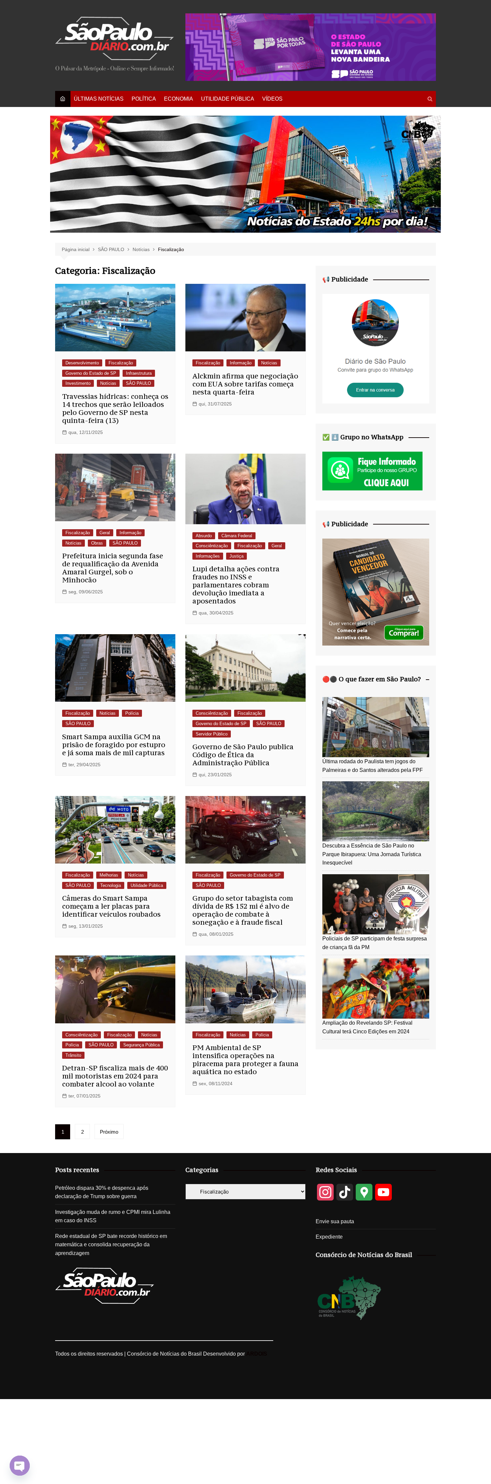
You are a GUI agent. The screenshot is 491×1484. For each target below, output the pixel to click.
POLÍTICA (144, 99)
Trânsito (73, 1055)
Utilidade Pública (147, 885)
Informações (208, 556)
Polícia (132, 713)
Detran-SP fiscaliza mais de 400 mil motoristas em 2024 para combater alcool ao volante (115, 1076)
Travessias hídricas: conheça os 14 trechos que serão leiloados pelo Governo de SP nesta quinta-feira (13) (115, 408)
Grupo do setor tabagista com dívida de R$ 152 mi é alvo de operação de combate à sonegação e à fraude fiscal (242, 910)
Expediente (329, 1237)
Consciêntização (212, 545)
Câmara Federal (236, 535)
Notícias (108, 383)
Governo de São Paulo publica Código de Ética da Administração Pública (243, 754)
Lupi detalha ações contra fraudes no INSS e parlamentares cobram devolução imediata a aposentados (236, 584)
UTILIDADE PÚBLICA (227, 99)
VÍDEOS (272, 99)
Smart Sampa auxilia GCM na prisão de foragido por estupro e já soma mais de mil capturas (113, 744)
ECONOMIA (178, 99)
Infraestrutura (139, 373)
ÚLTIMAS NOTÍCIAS (99, 99)
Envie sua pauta (335, 1221)
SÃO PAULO (138, 383)
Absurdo (204, 535)
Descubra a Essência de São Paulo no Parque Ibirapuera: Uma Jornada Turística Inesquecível (371, 854)
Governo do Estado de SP (90, 373)
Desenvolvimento (82, 362)
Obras (97, 543)
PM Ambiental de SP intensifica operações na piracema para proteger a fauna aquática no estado (245, 1059)
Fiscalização (121, 362)
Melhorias (109, 875)
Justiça (236, 556)
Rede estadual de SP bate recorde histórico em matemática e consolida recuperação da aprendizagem (111, 1244)
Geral (105, 532)
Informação (241, 362)
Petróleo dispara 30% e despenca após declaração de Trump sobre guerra (101, 1192)
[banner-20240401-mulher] (310, 46)
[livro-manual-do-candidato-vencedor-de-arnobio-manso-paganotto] (375, 591)
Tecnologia (110, 885)
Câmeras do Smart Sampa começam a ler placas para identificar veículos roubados (111, 906)
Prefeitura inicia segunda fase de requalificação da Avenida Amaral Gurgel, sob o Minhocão (112, 567)
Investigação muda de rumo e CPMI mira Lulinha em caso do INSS (112, 1216)
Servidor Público (211, 733)
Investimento (78, 383)
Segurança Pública (141, 1044)
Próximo (109, 1132)
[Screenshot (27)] (375, 348)
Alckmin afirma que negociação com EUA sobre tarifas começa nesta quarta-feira (245, 383)
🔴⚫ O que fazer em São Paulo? (371, 679)
